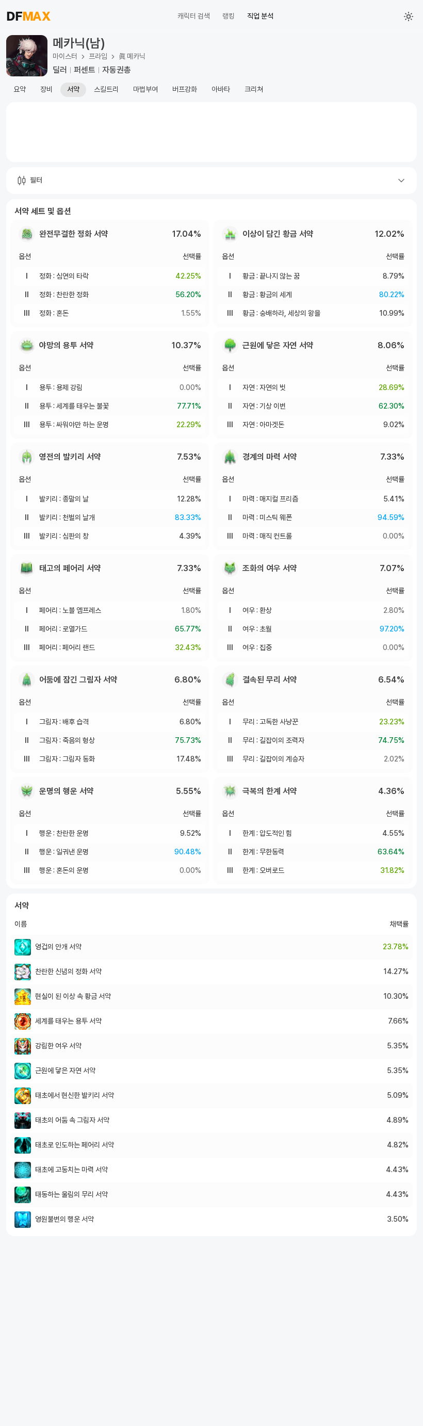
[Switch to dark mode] (408, 16)
